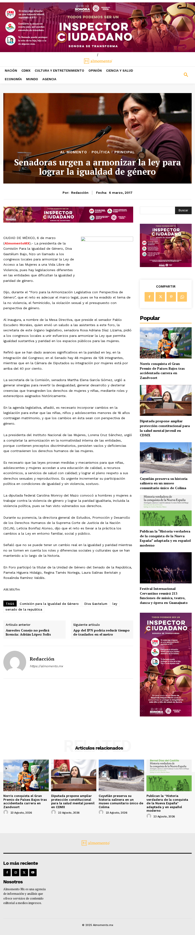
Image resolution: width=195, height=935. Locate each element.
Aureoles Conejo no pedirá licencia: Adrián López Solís (28, 632)
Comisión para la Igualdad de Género (49, 604)
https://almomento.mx (46, 666)
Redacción (79, 192)
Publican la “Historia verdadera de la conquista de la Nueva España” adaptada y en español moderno (165, 538)
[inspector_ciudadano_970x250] (97, 27)
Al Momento (73, 152)
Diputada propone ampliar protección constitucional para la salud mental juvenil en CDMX (165, 428)
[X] (160, 297)
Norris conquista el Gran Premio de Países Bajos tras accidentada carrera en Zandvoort (162, 370)
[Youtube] (33, 872)
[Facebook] (149, 297)
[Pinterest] (171, 297)
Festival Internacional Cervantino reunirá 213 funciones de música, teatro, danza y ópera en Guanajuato (164, 595)
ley (114, 604)
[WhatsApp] (182, 297)
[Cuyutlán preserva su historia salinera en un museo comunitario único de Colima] (166, 457)
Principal (124, 152)
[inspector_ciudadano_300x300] (166, 266)
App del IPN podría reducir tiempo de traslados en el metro (101, 632)
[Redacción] (14, 662)
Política (101, 152)
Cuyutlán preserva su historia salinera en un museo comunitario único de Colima (163, 483)
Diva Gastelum (95, 604)
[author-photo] (6, 812)
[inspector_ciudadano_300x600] (166, 715)
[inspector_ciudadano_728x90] (68, 221)
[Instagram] (15, 872)
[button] (171, 75)
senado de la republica (23, 609)
